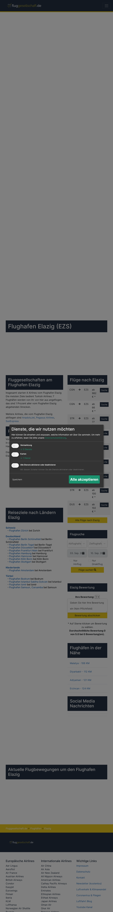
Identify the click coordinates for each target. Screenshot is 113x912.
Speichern (17, 479)
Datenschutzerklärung (55, 437)
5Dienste (26, 449)
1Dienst (25, 458)
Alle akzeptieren (84, 479)
